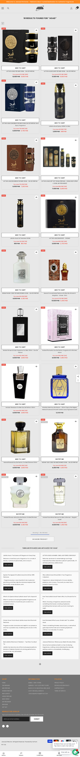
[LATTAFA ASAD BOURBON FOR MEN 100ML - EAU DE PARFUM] (20, 156)
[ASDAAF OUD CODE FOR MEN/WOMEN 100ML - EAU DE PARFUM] (59, 437)
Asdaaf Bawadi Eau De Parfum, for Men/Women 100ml (20, 462)
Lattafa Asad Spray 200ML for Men (59, 126)
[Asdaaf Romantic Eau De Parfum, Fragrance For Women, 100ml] (59, 325)
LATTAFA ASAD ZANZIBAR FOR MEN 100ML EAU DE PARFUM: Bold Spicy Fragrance (20, 124)
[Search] (8, 8)
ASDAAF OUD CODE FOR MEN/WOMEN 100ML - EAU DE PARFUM (59, 462)
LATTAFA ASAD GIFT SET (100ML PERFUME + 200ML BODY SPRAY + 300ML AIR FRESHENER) (59, 182)
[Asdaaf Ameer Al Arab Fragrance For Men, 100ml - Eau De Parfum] (20, 325)
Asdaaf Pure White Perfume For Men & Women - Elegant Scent (59, 518)
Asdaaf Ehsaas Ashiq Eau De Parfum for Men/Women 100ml (20, 518)
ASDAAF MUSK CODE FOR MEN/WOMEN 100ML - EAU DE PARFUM (20, 293)
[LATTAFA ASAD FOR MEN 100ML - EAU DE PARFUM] (20, 46)
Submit (37, 719)
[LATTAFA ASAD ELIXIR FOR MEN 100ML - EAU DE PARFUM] (59, 46)
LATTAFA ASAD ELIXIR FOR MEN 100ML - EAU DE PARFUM (59, 71)
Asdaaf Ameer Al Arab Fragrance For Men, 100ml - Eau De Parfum (20, 351)
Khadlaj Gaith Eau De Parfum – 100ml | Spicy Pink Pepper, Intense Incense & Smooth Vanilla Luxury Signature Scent (59, 408)
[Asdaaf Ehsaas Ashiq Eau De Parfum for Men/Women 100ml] (20, 492)
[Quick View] (36, 30)
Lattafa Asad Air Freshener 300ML (20, 238)
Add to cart (20, 68)
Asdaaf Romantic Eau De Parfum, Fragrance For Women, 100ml (59, 351)
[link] (21, 754)
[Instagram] (7, 726)
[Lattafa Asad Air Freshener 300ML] (20, 213)
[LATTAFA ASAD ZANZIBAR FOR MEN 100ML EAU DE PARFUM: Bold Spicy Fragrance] (20, 98)
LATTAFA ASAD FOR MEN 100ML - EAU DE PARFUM (20, 71)
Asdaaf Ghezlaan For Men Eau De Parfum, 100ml (20, 407)
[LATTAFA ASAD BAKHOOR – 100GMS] (59, 213)
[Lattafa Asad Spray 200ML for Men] (59, 101)
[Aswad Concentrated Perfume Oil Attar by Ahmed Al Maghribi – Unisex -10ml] (59, 268)
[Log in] (71, 8)
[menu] (2, 8)
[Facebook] (3, 726)
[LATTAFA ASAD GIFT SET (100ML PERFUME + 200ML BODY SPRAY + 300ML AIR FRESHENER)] (59, 156)
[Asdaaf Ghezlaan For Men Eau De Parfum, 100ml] (20, 382)
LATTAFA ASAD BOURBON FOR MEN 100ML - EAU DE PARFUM (20, 181)
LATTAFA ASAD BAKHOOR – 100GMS (59, 238)
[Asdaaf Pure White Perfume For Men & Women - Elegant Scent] (59, 492)
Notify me (60, 459)
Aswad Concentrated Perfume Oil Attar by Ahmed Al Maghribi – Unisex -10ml (60, 294)
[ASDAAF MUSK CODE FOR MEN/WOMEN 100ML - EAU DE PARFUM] (20, 268)
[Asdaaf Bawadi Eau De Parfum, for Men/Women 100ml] (20, 437)
